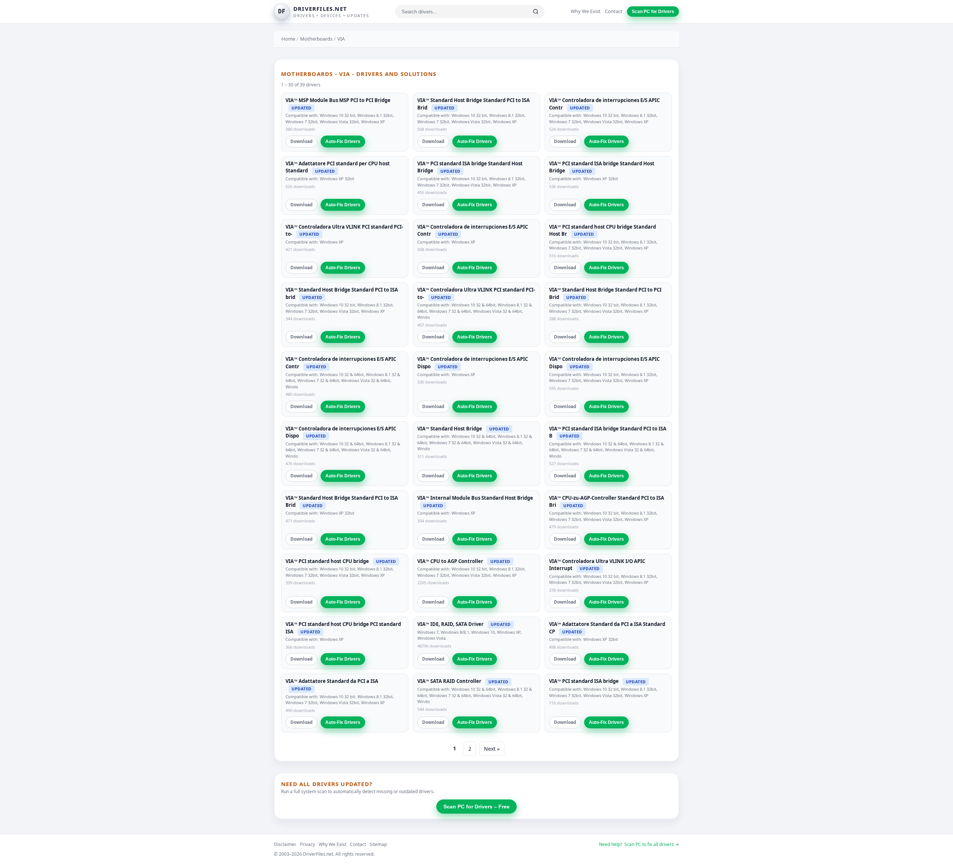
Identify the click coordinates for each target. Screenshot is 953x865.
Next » (492, 748)
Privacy (307, 844)
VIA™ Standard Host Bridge (449, 428)
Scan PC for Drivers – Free (476, 807)
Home (288, 38)
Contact (613, 11)
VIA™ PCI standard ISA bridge (584, 681)
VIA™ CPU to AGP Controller (450, 561)
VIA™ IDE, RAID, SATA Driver (450, 624)
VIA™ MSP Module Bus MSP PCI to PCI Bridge (338, 100)
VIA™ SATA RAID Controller (449, 681)
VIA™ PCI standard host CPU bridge (327, 561)
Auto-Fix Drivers (342, 141)
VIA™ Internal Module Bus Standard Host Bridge (475, 497)
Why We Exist (585, 11)
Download (301, 141)
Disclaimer (285, 844)
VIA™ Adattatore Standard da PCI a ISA (332, 681)
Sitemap (378, 844)
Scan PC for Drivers (653, 11)
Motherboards (316, 38)
